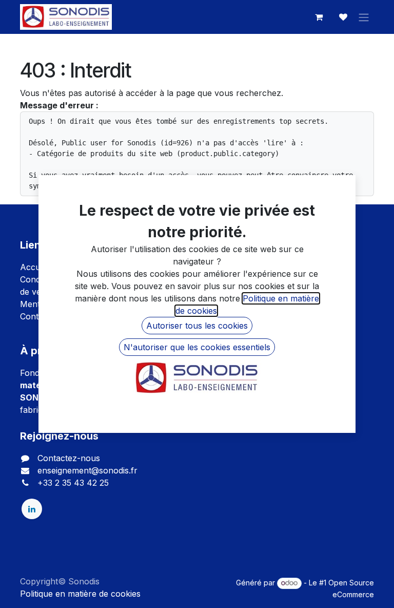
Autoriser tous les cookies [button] (197, 325)
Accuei (33, 267)
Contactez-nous (68, 458)
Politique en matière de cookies (80, 593)
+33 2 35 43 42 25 (73, 483)
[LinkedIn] (32, 509)
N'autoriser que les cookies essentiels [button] (197, 347)
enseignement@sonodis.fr (87, 470)
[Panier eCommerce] (318, 17)
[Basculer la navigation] (363, 17)
